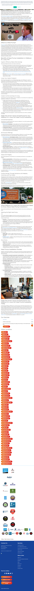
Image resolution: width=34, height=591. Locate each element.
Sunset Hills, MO (5, 436)
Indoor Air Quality (21, 551)
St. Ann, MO (4, 420)
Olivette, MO (4, 407)
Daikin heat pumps (24, 229)
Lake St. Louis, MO (6, 388)
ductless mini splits (19, 107)
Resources (19, 563)
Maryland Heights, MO (6, 398)
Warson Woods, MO (6, 450)
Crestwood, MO (5, 354)
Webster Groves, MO (6, 452)
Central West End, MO (6, 341)
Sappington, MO (5, 416)
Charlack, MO (5, 343)
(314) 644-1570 (3, 548)
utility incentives (9, 73)
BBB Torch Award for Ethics (8, 162)
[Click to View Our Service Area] (1, 553)
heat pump (3, 44)
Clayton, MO (4, 350)
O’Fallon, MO (4, 404)
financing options (8, 182)
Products (19, 565)
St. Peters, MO (5, 434)
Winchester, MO (5, 459)
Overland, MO (5, 409)
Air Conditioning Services (22, 546)
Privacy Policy (20, 568)
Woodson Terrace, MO (6, 461)
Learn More (5, 319)
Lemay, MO (4, 391)
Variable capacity (6, 236)
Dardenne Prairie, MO (6, 359)
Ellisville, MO (4, 366)
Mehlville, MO (5, 400)
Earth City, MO (5, 363)
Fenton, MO (4, 370)
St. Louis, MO (5, 432)
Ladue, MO (4, 386)
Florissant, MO (5, 372)
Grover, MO (4, 379)
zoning (27, 147)
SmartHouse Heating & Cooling (7, 16)
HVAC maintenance (6, 137)
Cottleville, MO (5, 352)
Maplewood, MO (5, 395)
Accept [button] (15, 7)
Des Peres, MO (5, 361)
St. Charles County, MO (6, 423)
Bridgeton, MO (5, 338)
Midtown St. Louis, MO (6, 402)
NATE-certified (5, 124)
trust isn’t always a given (12, 170)
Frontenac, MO (5, 375)
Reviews (19, 560)
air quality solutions (22, 147)
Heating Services (21, 545)
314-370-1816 (16, 19)
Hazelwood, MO (5, 382)
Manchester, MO (5, 393)
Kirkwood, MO (5, 384)
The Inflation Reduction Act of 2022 (19, 73)
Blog (18, 562)
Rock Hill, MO (5, 413)
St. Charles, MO (5, 425)
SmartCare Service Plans (7, 142)
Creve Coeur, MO (5, 357)
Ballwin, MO (4, 334)
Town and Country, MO (6, 438)
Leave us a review (6, 579)
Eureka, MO (4, 368)
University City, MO (6, 441)
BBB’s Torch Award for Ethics (17, 163)
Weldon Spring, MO (6, 454)
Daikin (17, 102)
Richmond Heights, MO (6, 411)
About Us (19, 557)
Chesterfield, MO (5, 345)
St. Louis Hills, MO (5, 429)
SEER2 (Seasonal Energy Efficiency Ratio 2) (10, 227)
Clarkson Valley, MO (6, 347)
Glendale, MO (5, 377)
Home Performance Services (23, 548)
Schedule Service (6, 576)
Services (19, 566)
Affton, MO (4, 332)
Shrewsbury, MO (5, 418)
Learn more (6, 326)
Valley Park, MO (5, 443)
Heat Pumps (20, 549)
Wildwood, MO (5, 457)
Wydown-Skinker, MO (6, 463)
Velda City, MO (5, 445)
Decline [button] (19, 7)
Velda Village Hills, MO (6, 448)
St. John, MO (4, 427)
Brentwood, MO (5, 336)
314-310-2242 (24, 19)
